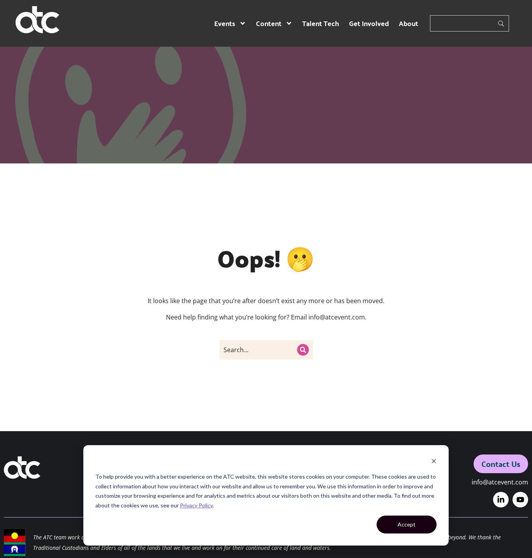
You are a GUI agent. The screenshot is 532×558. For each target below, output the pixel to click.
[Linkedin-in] (501, 499)
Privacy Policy (196, 505)
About (408, 23)
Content (269, 23)
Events (224, 23)
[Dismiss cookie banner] (434, 462)
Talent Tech (320, 23)
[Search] (303, 350)
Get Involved (369, 23)
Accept (407, 524)
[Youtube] (520, 499)
